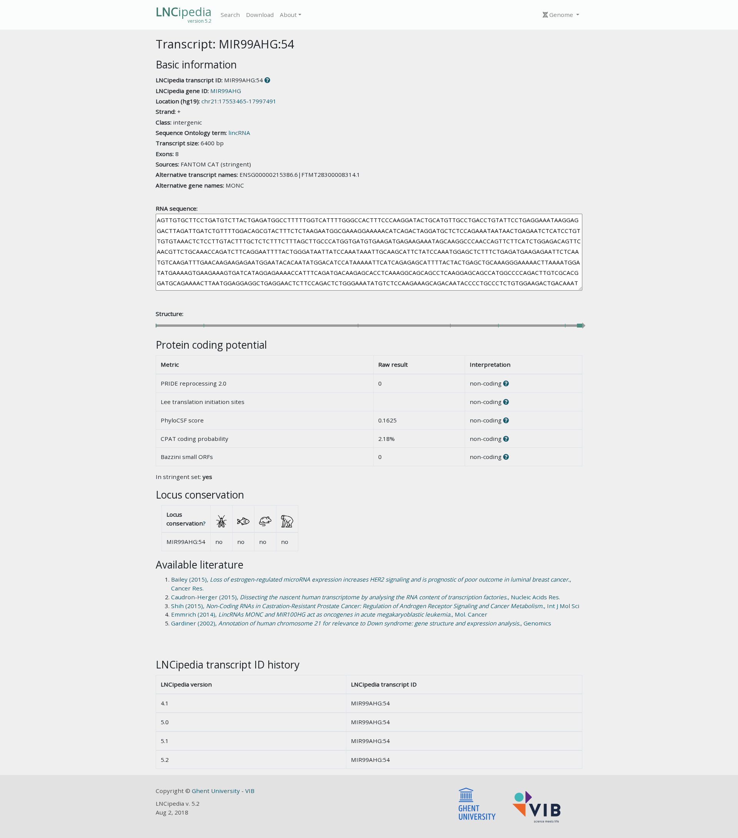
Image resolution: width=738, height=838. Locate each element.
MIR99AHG (225, 91)
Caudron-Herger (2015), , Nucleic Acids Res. (365, 597)
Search (230, 14)
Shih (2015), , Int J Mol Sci (375, 606)
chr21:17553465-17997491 (238, 101)
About (288, 14)
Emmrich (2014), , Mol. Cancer (329, 614)
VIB (249, 791)
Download (260, 14)
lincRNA (239, 132)
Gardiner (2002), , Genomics (361, 623)
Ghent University (216, 791)
